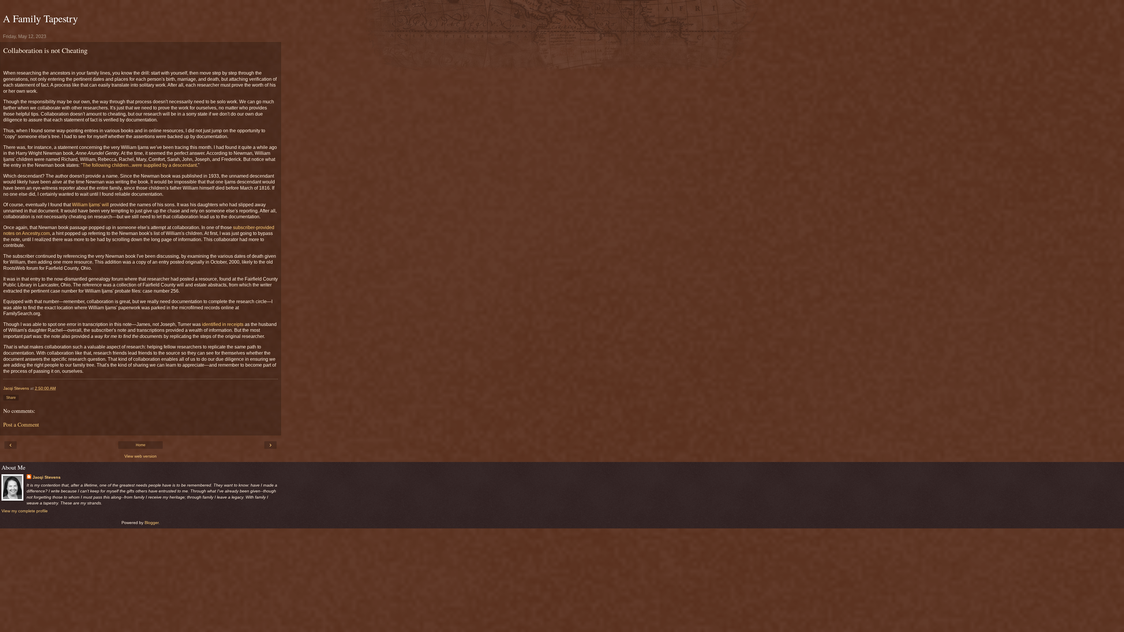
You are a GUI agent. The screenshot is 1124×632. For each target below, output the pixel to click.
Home (140, 445)
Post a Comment (21, 424)
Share (11, 398)
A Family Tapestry (40, 18)
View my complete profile (24, 511)
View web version (140, 456)
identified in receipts (223, 324)
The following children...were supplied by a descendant (140, 165)
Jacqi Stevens (46, 477)
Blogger (152, 522)
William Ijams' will (90, 204)
